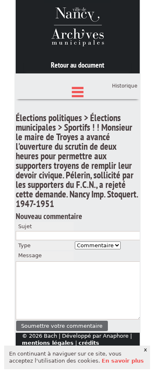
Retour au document (77, 65)
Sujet (25, 226)
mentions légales (48, 343)
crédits (89, 343)
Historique (124, 86)
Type (24, 245)
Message (30, 255)
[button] (62, 325)
